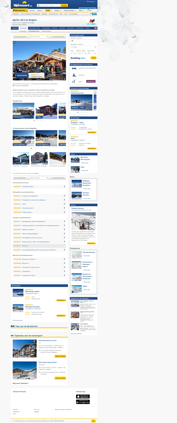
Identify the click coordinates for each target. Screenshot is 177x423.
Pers (14, 413)
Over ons (36, 409)
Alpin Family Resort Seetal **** (87, 312)
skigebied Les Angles (28, 22)
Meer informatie (59, 421)
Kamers (84, 50)
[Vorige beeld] (72, 102)
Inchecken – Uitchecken (76, 38)
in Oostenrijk (37, 308)
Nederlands (91, 1)
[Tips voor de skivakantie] (93, 14)
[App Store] (83, 398)
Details (60, 347)
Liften (65, 14)
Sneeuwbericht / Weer (34, 28)
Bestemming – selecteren (77, 44)
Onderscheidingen (46, 31)
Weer (61, 14)
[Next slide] (64, 111)
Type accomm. (90, 50)
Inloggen (36, 411)
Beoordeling (23, 28)
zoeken (94, 57)
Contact (87, 28)
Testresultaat (23, 31)
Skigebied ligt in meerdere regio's (87, 8)
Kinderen (78, 50)
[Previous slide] (14, 111)
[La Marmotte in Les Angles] (39, 158)
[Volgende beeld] (95, 102)
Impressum (16, 411)
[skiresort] (23, 4)
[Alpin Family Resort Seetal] (75, 314)
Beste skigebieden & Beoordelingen (30, 14)
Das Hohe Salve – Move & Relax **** (87, 301)
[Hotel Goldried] (75, 326)
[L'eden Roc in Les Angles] (21, 158)
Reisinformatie (79, 28)
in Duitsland (81, 140)
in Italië (35, 293)
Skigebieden (16, 14)
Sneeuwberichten (53, 14)
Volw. (72, 50)
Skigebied (15, 28)
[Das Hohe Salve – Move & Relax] (75, 303)
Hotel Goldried (84, 324)
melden (36, 173)
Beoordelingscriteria (34, 31)
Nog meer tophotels (20, 383)
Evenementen (70, 28)
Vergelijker (44, 14)
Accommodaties (73, 14)
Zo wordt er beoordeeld (21, 85)
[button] (78, 58)
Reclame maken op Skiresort (63, 409)
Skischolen (62, 28)
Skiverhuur (55, 28)
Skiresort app (80, 392)
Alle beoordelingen (17, 320)
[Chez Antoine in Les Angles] (58, 158)
